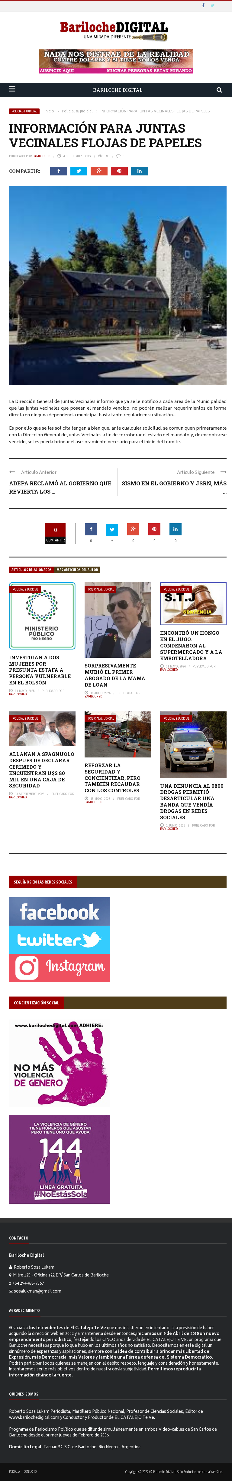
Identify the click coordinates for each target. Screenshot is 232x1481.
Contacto (30, 1471)
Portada (14, 1471)
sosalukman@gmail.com (37, 1291)
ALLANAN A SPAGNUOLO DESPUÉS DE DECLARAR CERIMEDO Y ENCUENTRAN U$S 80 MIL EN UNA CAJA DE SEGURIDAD (41, 770)
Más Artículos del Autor (77, 569)
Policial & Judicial (24, 111)
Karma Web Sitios (212, 1471)
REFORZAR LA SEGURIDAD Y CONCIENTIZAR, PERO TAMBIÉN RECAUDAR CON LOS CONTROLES (112, 778)
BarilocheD (41, 156)
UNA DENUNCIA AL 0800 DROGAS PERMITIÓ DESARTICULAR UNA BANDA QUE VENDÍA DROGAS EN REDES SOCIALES (192, 801)
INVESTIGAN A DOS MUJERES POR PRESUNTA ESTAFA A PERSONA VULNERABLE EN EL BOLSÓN (40, 670)
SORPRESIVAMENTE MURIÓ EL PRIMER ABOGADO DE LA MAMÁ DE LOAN (115, 674)
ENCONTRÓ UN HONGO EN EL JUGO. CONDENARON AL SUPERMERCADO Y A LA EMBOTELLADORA (191, 645)
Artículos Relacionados (31, 569)
